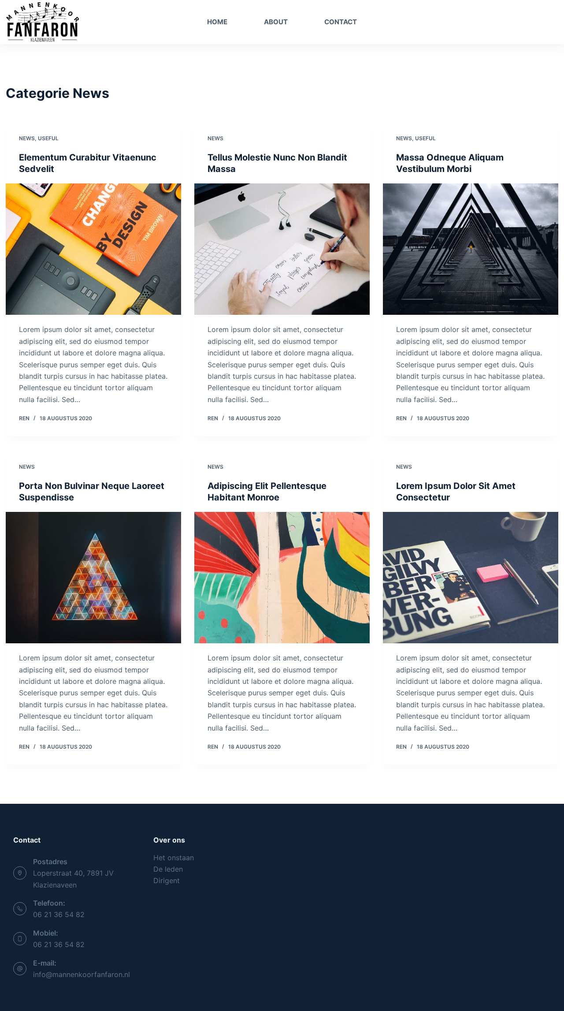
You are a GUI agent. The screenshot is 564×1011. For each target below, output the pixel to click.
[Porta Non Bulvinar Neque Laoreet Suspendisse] (93, 578)
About (276, 22)
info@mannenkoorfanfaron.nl (81, 974)
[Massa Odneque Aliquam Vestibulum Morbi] (470, 249)
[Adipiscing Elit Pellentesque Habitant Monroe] (282, 578)
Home (217, 22)
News (27, 138)
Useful (48, 138)
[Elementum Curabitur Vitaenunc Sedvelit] (93, 249)
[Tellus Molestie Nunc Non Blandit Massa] (282, 249)
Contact (340, 22)
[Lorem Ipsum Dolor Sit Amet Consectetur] (470, 578)
